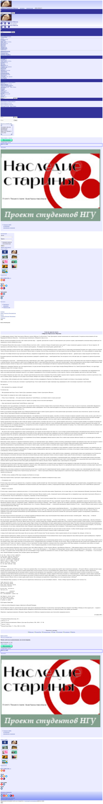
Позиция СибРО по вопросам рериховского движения (9, 226)
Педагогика (3, 68)
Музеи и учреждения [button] (3, 99)
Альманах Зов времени (6, 86)
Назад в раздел (4, 635)
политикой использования (30, 801)
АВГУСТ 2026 (4, 144)
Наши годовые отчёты (6, 61)
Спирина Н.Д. (4, 48)
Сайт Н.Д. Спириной (6, 54)
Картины (3, 89)
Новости (3, 82)
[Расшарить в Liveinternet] (66, 632)
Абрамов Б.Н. (4, 47)
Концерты (3, 65)
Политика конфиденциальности (7, 799)
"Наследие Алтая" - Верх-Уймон (8, 106)
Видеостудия (4, 75)
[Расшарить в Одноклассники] (46, 632)
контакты (22, 8)
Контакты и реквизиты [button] (6, 792)
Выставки (3, 64)
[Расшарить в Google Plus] (37, 632)
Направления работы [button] (4, 57)
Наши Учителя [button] (3, 34)
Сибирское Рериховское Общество (8, 798)
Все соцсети (3, 97)
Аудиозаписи (4, 90)
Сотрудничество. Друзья (6, 76)
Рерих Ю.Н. (3, 44)
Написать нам (6, 307)
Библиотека (3, 87)
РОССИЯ (3, 95)
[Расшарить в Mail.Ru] (72, 632)
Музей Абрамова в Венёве (7, 104)
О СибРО (3, 59)
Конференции (4, 67)
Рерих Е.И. (3, 41)
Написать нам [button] (4, 793)
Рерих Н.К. (3, 42)
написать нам (29, 8)
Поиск (13, 13)
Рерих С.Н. (3, 45)
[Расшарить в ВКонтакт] (31, 632)
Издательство (4, 72)
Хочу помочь (4, 78)
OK (1, 802)
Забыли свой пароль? (6, 247)
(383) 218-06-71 (4, 11)
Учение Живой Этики (6, 36)
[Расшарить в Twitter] (53, 632)
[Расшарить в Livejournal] (59, 632)
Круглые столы (4, 62)
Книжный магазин (5, 73)
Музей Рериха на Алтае (6, 103)
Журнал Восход (4, 84)
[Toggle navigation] (1, 29)
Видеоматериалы (5, 92)
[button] (6, 278)
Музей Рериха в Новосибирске (8, 101)
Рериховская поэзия (5, 70)
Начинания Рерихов (5, 51)
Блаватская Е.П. (4, 39)
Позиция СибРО (4, 53)
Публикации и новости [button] (4, 80)
